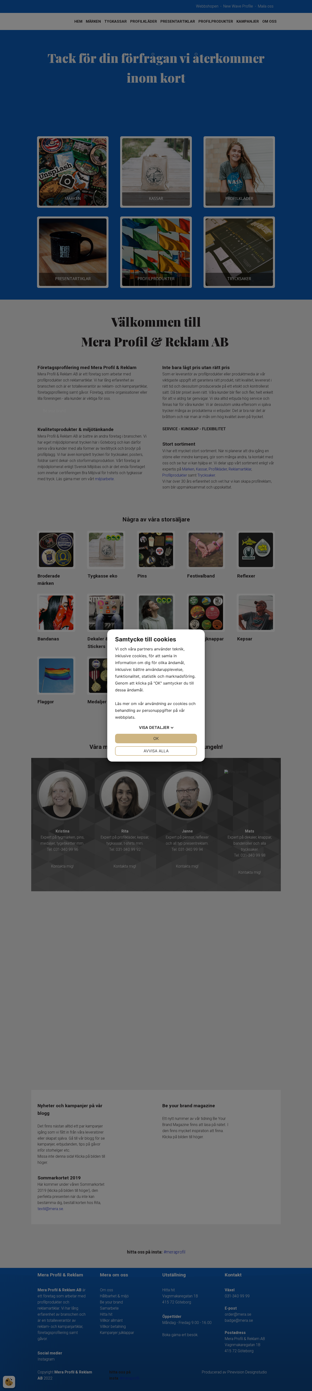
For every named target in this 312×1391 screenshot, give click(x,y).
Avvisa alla (156, 750)
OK (156, 738)
